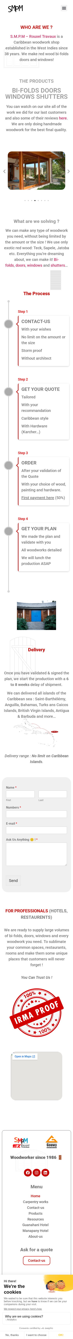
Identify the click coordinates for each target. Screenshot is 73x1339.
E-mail (11, 823)
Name (11, 787)
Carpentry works (35, 1202)
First (8, 800)
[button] (64, 8)
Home (35, 1196)
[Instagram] (36, 1173)
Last (41, 800)
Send (13, 880)
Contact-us (35, 1208)
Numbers (13, 807)
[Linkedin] (45, 1173)
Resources (35, 1219)
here (63, 118)
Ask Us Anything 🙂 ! (22, 839)
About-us (35, 1236)
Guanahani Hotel (35, 1225)
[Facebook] (28, 1173)
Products (35, 1213)
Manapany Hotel (35, 1231)
